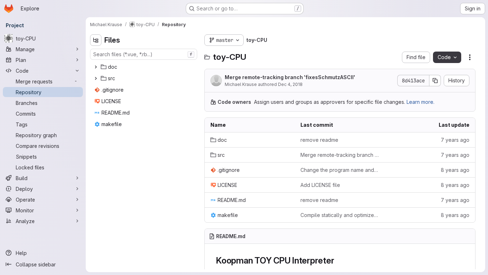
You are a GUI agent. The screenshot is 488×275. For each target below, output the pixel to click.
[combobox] (143, 54)
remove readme (319, 140)
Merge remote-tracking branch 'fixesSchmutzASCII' (290, 77)
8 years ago (455, 170)
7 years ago (455, 140)
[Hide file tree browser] (95, 40)
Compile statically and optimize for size (339, 215)
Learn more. (420, 102)
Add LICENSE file (320, 185)
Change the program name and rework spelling (339, 170)
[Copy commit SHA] (435, 80)
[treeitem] (144, 67)
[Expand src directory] (95, 78)
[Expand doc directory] (95, 67)
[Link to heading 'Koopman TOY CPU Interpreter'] (339, 260)
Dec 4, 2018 (290, 84)
